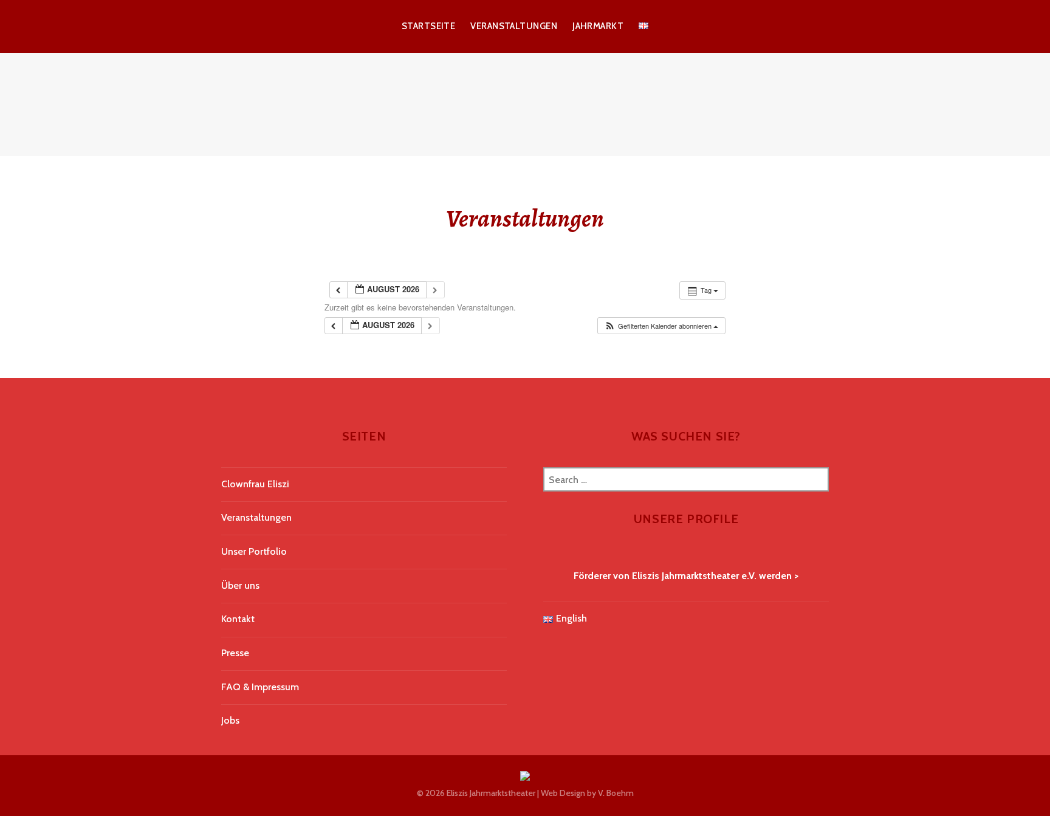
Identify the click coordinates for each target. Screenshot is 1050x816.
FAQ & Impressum (260, 687)
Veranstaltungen (513, 26)
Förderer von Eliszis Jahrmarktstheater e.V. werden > (686, 575)
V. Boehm (616, 792)
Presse (235, 653)
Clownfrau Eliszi (255, 484)
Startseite (429, 26)
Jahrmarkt (597, 26)
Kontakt (238, 619)
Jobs (230, 720)
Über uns (240, 585)
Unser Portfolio (254, 551)
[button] (661, 326)
